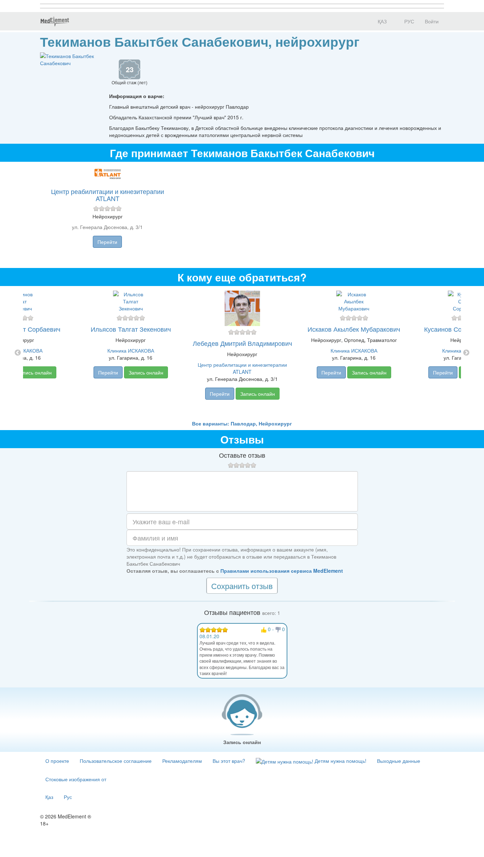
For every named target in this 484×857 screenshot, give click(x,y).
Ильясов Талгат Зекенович (131, 328)
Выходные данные (398, 760)
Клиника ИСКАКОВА (130, 350)
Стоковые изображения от (75, 779)
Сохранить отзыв (242, 585)
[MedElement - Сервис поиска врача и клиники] (54, 21)
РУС (408, 21)
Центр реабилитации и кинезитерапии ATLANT (107, 195)
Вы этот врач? (229, 760)
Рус (68, 796)
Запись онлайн (34, 372)
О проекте (57, 760)
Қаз (49, 796)
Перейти (107, 241)
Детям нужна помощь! (339, 760)
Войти (432, 21)
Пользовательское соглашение (116, 760)
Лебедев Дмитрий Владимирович (242, 343)
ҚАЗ (381, 21)
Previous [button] (17, 352)
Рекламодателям (182, 760)
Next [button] (466, 352)
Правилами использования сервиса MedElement (281, 570)
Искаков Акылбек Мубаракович (354, 328)
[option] (242, 353)
